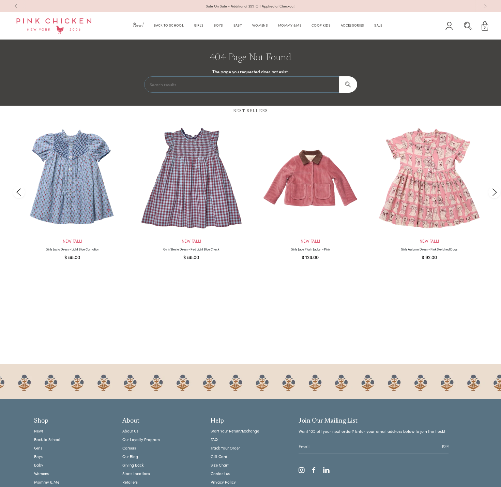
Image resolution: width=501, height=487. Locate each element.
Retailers (130, 482)
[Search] (348, 84)
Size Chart (220, 465)
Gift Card (219, 456)
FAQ (214, 439)
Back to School (47, 439)
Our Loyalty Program (141, 439)
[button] (138, 26)
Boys (38, 456)
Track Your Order (225, 448)
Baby (38, 465)
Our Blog (130, 456)
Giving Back (132, 465)
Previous (19, 192)
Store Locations (136, 473)
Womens (41, 473)
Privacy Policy (223, 482)
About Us (130, 430)
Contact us (220, 473)
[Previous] (16, 6)
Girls (38, 448)
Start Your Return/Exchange (235, 430)
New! (38, 430)
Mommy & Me (46, 482)
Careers (129, 448)
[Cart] (485, 25)
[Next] (485, 6)
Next (494, 192)
